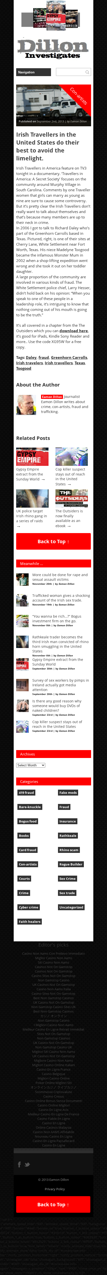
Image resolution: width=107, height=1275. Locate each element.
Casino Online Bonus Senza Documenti (53, 1101)
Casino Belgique (53, 1074)
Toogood (23, 368)
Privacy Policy (55, 1189)
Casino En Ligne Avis (53, 1109)
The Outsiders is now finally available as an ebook (69, 518)
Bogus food (28, 821)
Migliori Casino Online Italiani (53, 1065)
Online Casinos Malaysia (53, 1127)
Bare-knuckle (30, 807)
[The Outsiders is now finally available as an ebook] (71, 506)
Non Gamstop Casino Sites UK (53, 1007)
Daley (31, 357)
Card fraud (27, 850)
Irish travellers (59, 362)
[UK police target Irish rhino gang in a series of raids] (32, 506)
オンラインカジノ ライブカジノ (54, 1087)
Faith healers (29, 921)
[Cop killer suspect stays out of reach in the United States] (71, 464)
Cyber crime (28, 907)
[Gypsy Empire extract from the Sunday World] (32, 464)
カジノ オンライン (53, 1016)
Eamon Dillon (52, 397)
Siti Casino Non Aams (53, 962)
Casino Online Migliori (54, 1105)
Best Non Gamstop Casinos (53, 998)
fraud (44, 357)
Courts (24, 878)
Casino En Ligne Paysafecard (53, 1141)
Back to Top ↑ (53, 541)
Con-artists (28, 864)
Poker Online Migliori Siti (54, 1083)
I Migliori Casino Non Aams (53, 1025)
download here (73, 330)
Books (24, 835)
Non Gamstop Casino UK (53, 1047)
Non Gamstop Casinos (53, 1038)
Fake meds (68, 792)
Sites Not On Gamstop (53, 1034)
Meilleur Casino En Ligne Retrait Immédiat (53, 1029)
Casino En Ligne (53, 1123)
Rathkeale (67, 835)
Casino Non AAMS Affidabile (53, 1132)
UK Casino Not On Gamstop (53, 1002)
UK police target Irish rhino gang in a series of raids (31, 516)
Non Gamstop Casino (53, 980)
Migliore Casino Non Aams (53, 1060)
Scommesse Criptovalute (53, 1092)
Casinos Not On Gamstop (53, 967)
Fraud (64, 807)
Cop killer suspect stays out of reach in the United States (70, 476)
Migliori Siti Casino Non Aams (53, 1051)
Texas (80, 362)
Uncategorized (71, 907)
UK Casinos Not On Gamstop (53, 984)
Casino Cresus (53, 1096)
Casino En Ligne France (53, 1069)
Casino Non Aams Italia (54, 989)
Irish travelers (29, 362)
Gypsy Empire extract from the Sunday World (29, 474)
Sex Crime (67, 878)
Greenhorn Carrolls (69, 357)
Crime (24, 893)
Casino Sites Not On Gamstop (53, 975)
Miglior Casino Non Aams (53, 958)
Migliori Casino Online (54, 1078)
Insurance (67, 821)
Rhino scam (68, 850)
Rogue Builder (70, 864)
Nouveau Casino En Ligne (53, 1136)
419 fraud (26, 792)
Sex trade (67, 893)
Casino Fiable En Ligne (53, 1118)
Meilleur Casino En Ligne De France (53, 1114)
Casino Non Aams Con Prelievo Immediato (53, 953)
